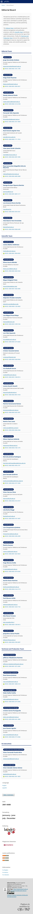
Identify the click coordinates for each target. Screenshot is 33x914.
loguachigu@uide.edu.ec (10, 392)
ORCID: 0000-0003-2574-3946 (12, 701)
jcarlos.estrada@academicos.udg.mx (13, 481)
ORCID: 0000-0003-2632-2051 (12, 412)
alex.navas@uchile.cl (8, 622)
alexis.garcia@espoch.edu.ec (11, 717)
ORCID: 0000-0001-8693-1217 (12, 194)
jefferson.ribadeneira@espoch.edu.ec (13, 664)
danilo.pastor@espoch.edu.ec (11, 587)
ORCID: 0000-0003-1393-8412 (12, 624)
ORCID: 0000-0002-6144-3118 (12, 589)
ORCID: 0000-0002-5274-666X (12, 341)
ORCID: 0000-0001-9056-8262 (12, 253)
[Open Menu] (1, 1)
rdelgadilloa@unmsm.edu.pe (11, 174)
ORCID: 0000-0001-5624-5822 (12, 554)
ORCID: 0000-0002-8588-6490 (12, 229)
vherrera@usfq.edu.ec (9, 498)
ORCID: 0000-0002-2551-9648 (12, 121)
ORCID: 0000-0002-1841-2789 (12, 68)
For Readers (5, 870)
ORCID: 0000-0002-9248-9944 (12, 359)
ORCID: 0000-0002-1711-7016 (12, 139)
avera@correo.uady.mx (9, 137)
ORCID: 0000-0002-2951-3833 (12, 776)
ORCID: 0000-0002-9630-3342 (12, 271)
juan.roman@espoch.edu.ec (10, 734)
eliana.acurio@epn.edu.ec (10, 268)
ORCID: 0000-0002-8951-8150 (12, 394)
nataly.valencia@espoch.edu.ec (11, 101)
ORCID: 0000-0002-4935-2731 (12, 465)
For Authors (5, 872)
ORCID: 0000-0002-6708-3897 (12, 642)
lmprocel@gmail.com (8, 322)
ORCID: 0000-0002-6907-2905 (12, 157)
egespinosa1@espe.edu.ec (10, 445)
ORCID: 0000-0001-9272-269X (12, 666)
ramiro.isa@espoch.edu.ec (10, 551)
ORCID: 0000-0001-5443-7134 (12, 607)
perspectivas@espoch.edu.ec (18, 890)
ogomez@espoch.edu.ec (9, 774)
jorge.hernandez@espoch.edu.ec (12, 66)
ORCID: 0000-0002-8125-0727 (12, 501)
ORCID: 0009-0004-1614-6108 (12, 104)
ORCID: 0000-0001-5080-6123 (12, 684)
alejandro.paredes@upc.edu (10, 304)
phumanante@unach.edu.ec (10, 410)
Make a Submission (8, 795)
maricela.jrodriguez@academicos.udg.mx (14, 463)
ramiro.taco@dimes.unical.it (10, 428)
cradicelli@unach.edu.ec (9, 375)
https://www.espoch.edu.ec (20, 889)
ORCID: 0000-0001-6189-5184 (12, 324)
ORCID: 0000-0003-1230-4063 (12, 306)
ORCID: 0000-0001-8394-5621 (12, 86)
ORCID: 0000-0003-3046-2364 (12, 430)
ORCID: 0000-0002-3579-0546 (12, 571)
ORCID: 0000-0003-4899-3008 (12, 176)
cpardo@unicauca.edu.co (10, 154)
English (4, 785)
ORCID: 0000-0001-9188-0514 (12, 377)
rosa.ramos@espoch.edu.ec (10, 681)
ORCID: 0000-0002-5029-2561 (12, 211)
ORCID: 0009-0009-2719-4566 (12, 737)
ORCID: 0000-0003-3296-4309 (12, 536)
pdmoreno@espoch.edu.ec (10, 604)
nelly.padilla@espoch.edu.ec (10, 699)
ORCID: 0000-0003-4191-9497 (12, 518)
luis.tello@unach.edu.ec (9, 339)
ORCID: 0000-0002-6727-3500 (12, 483)
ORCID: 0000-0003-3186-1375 (12, 448)
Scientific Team (19, 32)
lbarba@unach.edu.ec (9, 516)
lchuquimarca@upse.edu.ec (10, 534)
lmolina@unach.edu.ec (9, 251)
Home (3, 5)
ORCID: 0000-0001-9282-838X (12, 288)
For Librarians (5, 874)
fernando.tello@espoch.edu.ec (11, 119)
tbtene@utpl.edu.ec (8, 227)
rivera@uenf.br (7, 209)
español (4, 788)
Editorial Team (10, 28)
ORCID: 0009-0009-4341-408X (12, 719)
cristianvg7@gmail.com (9, 357)
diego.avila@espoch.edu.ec (10, 84)
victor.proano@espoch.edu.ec (11, 758)
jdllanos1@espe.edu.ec (9, 640)
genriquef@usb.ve (8, 191)
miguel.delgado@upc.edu (10, 286)
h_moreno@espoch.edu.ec (10, 569)
